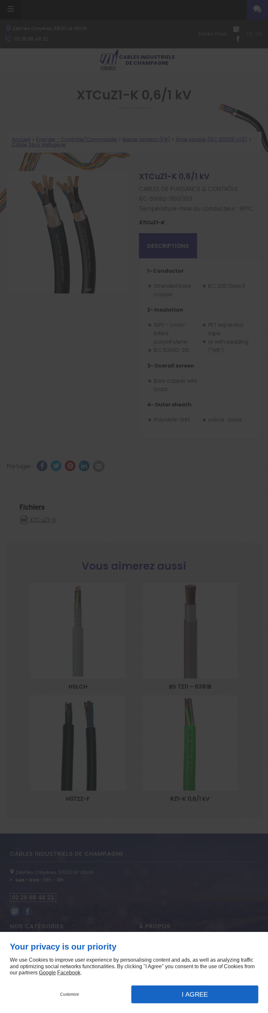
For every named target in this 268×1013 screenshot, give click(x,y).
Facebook (68, 972)
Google (47, 972)
